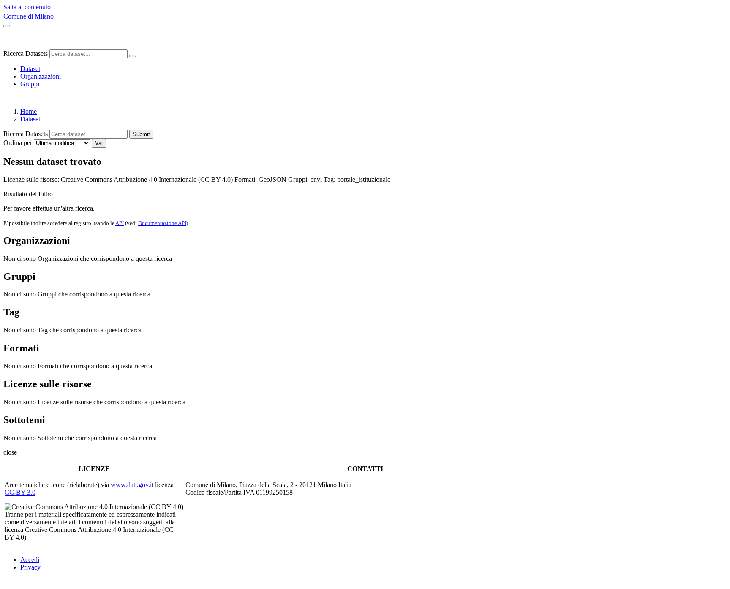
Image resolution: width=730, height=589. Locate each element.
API (119, 223)
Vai (99, 143)
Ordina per (17, 142)
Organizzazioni (40, 76)
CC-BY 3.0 (20, 492)
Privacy (30, 567)
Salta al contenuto (27, 7)
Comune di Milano (28, 16)
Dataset (30, 68)
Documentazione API (162, 223)
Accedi (29, 559)
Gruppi (29, 84)
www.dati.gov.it (132, 484)
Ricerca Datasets (25, 53)
